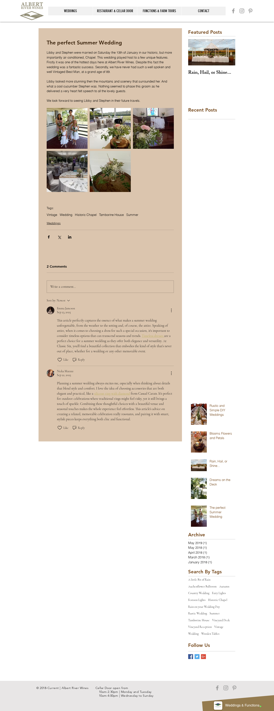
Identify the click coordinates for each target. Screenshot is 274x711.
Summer (132, 215)
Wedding (66, 215)
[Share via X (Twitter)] (59, 237)
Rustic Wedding (197, 613)
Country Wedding (198, 593)
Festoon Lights (197, 600)
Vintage (52, 215)
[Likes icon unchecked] (60, 359)
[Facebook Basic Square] (190, 656)
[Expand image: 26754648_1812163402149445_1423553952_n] (67, 128)
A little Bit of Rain (199, 579)
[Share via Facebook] (49, 237)
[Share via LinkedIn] (70, 237)
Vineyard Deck (221, 620)
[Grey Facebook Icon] (233, 11)
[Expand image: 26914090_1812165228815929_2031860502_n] (153, 128)
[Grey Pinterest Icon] (250, 11)
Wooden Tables (210, 634)
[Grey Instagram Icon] (242, 11)
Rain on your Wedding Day (204, 607)
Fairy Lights (219, 593)
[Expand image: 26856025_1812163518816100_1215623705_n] (67, 171)
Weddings (54, 223)
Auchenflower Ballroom (202, 586)
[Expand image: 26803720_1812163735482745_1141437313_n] (110, 171)
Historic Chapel (86, 215)
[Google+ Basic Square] (203, 656)
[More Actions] (171, 310)
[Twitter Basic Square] (197, 656)
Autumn (224, 586)
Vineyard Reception (200, 627)
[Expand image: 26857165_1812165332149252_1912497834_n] (110, 128)
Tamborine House (111, 215)
